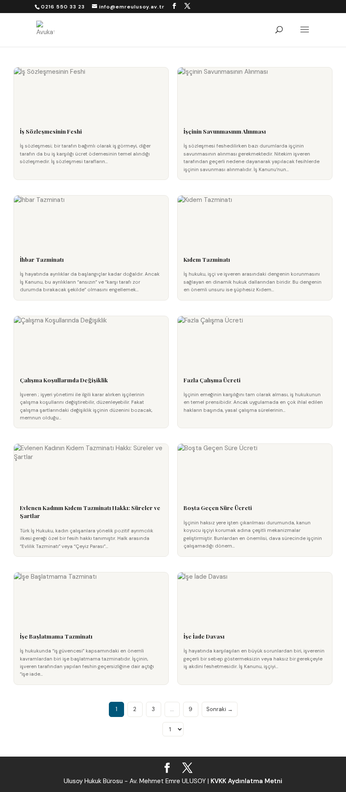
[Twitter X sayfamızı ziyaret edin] (187, 6)
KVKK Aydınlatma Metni (246, 781)
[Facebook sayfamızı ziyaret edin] (174, 6)
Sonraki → (219, 709)
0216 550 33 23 (63, 6)
